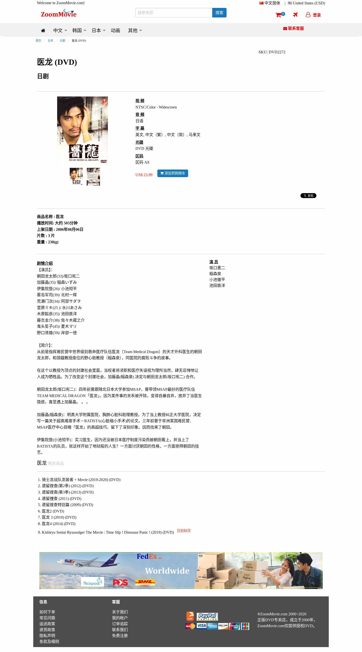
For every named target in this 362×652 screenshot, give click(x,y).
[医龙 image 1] (76, 177)
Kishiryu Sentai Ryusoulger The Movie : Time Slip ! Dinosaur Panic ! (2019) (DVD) (116, 532)
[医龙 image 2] (93, 177)
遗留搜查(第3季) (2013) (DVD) (68, 492)
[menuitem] (271, 3)
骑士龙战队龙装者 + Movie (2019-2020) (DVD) (81, 480)
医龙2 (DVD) (53, 511)
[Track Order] (295, 14)
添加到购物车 (174, 173)
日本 (50, 40)
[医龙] (76, 176)
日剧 (62, 40)
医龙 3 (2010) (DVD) (59, 517)
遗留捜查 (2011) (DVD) (61, 499)
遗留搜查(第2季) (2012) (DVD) (68, 486)
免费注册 (120, 636)
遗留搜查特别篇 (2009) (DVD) (67, 505)
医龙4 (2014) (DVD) (58, 524)
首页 (38, 40)
